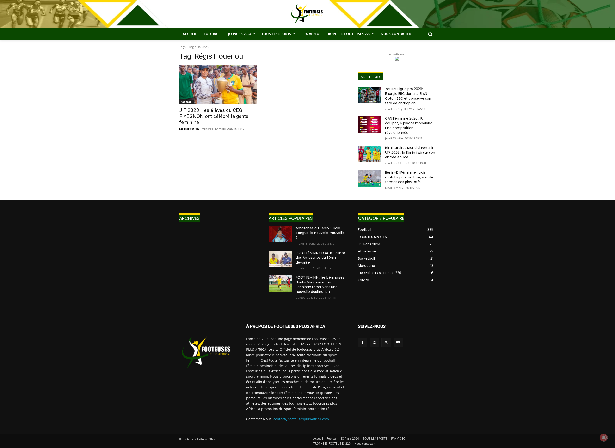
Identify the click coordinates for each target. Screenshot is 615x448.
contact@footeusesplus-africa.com (301, 419)
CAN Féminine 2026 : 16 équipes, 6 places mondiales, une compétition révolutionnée (409, 125)
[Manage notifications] (604, 437)
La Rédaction (189, 129)
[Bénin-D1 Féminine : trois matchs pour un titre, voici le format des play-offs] (369, 178)
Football (186, 102)
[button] (430, 34)
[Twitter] (386, 342)
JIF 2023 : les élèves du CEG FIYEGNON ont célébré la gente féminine (213, 116)
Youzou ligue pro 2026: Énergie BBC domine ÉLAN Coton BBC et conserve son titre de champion (408, 95)
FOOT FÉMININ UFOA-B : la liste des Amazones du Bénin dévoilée (320, 258)
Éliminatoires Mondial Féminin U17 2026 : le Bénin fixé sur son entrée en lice (410, 152)
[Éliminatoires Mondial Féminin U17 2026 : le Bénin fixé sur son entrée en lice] (369, 154)
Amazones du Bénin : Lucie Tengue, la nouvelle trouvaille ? (320, 233)
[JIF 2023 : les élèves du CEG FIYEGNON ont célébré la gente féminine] (218, 84)
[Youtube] (398, 342)
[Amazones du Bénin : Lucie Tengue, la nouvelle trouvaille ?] (280, 234)
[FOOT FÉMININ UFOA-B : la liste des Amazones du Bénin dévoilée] (280, 259)
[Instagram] (374, 342)
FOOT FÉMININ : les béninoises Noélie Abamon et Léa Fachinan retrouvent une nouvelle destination (320, 284)
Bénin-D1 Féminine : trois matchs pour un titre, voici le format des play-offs (409, 177)
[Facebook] (362, 342)
